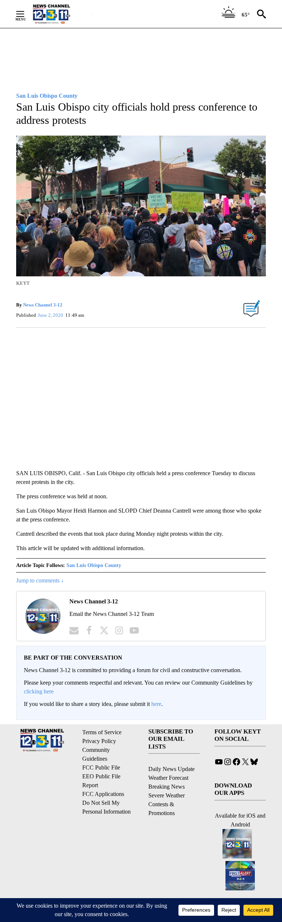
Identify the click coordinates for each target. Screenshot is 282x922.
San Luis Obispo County (93, 565)
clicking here (39, 691)
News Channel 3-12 (42, 305)
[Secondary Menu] (25, 14)
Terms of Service (102, 732)
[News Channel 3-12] (60, 14)
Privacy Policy (99, 741)
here (156, 704)
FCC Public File (101, 767)
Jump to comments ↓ (40, 580)
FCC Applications (103, 794)
